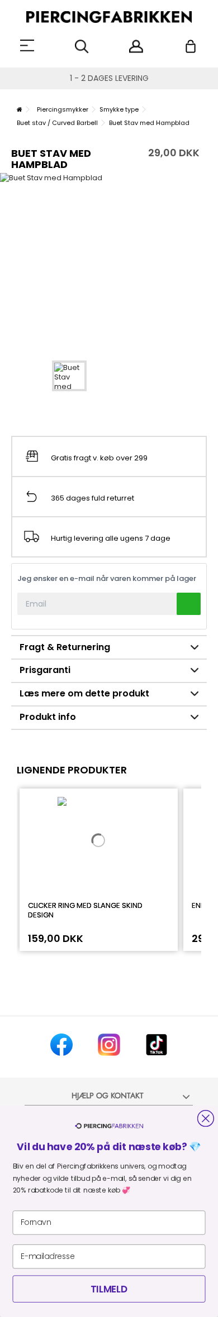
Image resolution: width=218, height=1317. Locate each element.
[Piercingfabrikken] (109, 17)
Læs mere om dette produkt (84, 693)
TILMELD (109, 1289)
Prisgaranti (45, 670)
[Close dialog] (205, 1118)
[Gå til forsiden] (19, 109)
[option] (109, 261)
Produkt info (48, 716)
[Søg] (82, 47)
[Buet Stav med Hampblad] (69, 376)
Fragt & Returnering (65, 647)
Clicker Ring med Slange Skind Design (85, 910)
